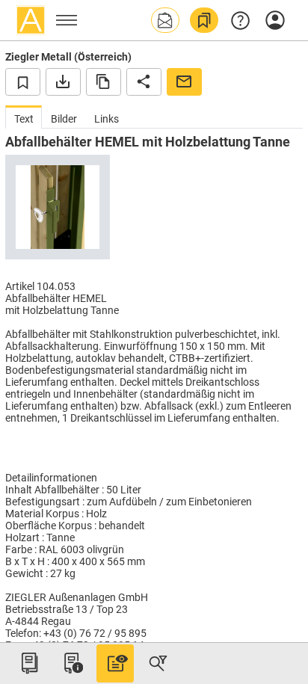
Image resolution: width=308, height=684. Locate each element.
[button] (165, 20)
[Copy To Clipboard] (103, 81)
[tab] (23, 117)
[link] (204, 20)
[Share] (143, 81)
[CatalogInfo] (71, 663)
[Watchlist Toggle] (22, 81)
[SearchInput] (157, 663)
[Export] (63, 81)
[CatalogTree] (29, 663)
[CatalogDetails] (115, 663)
